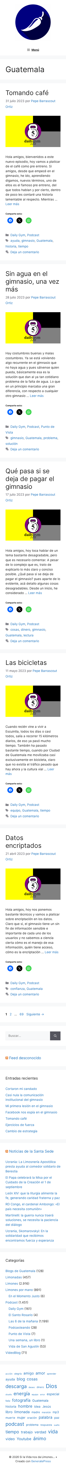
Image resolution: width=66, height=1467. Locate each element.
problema (50, 438)
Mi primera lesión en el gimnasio (29, 1106)
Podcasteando (19, 1327)
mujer (21, 1417)
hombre (25, 1406)
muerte (10, 1417)
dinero (25, 629)
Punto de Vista (19, 1334)
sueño (57, 1425)
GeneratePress (41, 1461)
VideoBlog (13, 1353)
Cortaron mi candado (21, 1089)
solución (12, 444)
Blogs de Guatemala (20, 1271)
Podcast (33, 235)
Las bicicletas (26, 662)
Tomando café (27, 93)
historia (11, 246)
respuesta (46, 1424)
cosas (14, 629)
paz (56, 1417)
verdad (40, 1432)
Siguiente (35, 1014)
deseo (32, 1387)
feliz (8, 1400)
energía (22, 1393)
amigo (28, 1373)
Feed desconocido (25, 1058)
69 (22, 1014)
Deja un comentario (24, 252)
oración (32, 1417)
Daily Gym (17, 235)
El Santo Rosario (21, 1315)
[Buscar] (55, 1035)
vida (53, 1431)
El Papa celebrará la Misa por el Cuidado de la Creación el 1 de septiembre (29, 1182)
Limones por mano (19, 1290)
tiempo (23, 246)
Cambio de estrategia (21, 1131)
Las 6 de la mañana (23, 1321)
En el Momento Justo (24, 1296)
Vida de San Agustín (24, 1346)
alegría (18, 1373)
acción (9, 1373)
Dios (51, 1386)
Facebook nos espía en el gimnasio (31, 1112)
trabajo (27, 1432)
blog (21, 1379)
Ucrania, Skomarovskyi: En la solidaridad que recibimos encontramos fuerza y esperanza (30, 1235)
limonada (22, 1412)
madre (36, 1412)
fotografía (21, 1400)
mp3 (56, 1412)
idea (37, 1406)
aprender (51, 1373)
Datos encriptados (23, 841)
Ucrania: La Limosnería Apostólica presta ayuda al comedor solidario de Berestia (33, 1166)
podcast (15, 1424)
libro (9, 1412)
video (10, 1439)
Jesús (46, 1406)
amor (40, 1373)
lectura (28, 635)
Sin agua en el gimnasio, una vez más (32, 281)
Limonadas (14, 1277)
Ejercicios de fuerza (20, 1125)
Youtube (24, 1438)
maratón (46, 1412)
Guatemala (44, 240)
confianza (17, 989)
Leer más (12, 204)
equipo (15, 810)
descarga (16, 1386)
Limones (12, 1283)
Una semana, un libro (24, 1340)
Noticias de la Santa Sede (31, 1151)
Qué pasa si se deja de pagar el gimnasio (30, 478)
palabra (45, 1417)
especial (53, 1394)
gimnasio (28, 240)
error (42, 1394)
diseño (9, 1394)
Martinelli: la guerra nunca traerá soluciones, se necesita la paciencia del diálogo (32, 1220)
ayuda (15, 240)
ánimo (39, 1438)
